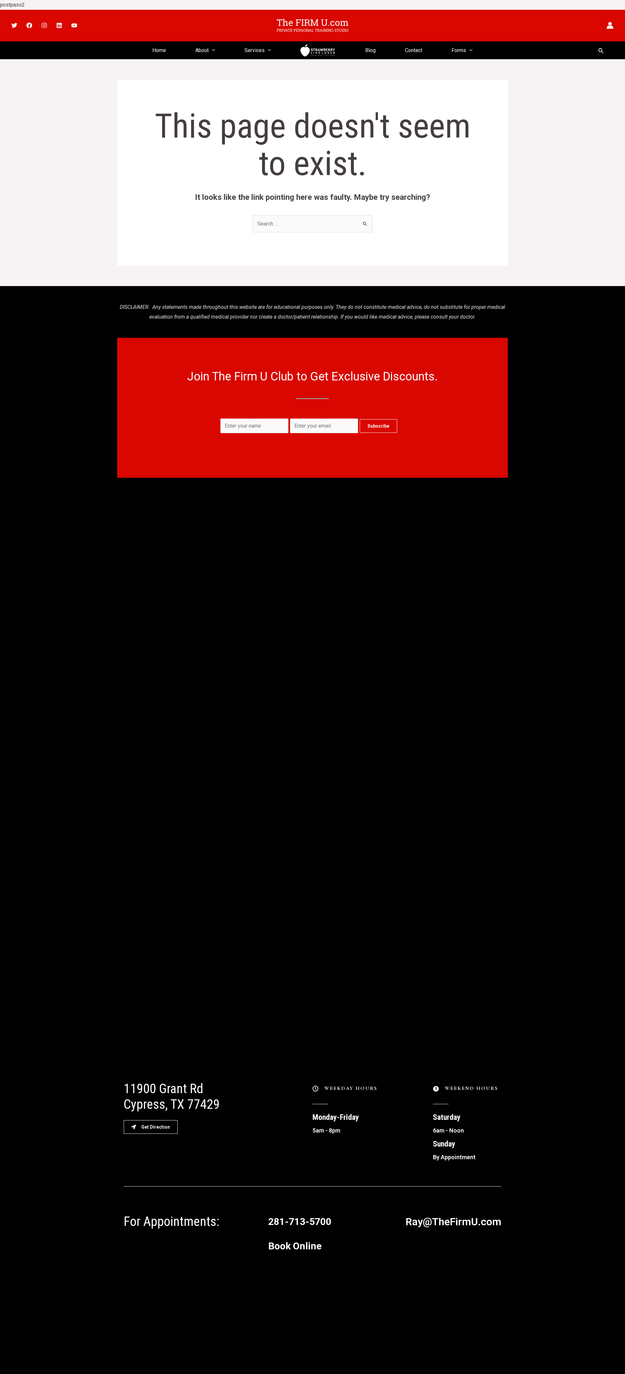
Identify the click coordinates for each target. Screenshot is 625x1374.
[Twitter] (14, 25)
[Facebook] (29, 25)
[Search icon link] (601, 50)
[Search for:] (312, 224)
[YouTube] (74, 25)
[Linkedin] (59, 25)
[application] (212, 50)
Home (159, 50)
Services (254, 50)
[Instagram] (44, 25)
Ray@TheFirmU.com (453, 1222)
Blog (370, 50)
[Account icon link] (610, 25)
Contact (413, 50)
